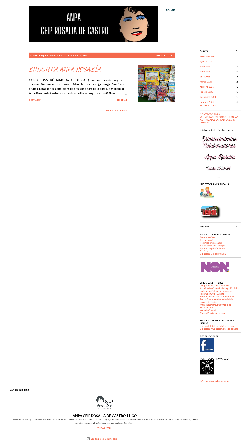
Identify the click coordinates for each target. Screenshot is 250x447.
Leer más (122, 100)
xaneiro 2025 (206, 91)
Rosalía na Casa (207, 237)
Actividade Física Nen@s (212, 245)
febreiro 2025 (207, 86)
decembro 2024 (208, 96)
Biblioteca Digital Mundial (213, 253)
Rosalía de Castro (208, 302)
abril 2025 (205, 76)
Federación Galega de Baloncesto (216, 291)
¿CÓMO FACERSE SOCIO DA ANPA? (219, 117)
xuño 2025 (205, 71)
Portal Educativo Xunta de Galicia (216, 299)
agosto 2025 (206, 61)
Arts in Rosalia (207, 240)
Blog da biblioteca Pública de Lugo (217, 326)
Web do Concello (208, 310)
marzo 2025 (206, 81)
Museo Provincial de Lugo (213, 313)
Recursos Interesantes (211, 242)
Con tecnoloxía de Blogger (103, 438)
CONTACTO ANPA (210, 114)
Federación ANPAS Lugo (212, 293)
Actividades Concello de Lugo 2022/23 (219, 288)
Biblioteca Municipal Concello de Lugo (219, 328)
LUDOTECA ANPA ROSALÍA (65, 69)
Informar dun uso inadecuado (214, 381)
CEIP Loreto (206, 251)
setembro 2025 (207, 56)
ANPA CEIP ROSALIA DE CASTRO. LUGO (105, 416)
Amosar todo (164, 55)
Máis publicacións (116, 110)
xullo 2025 (205, 66)
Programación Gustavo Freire (214, 285)
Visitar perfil (104, 428)
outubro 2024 (207, 101)
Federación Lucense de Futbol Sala (217, 296)
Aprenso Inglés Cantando (212, 248)
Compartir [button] (35, 100)
